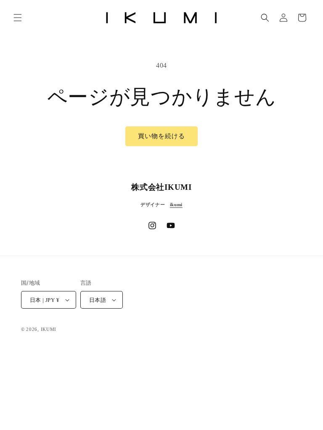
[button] (17, 17)
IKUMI (49, 329)
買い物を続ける (161, 136)
